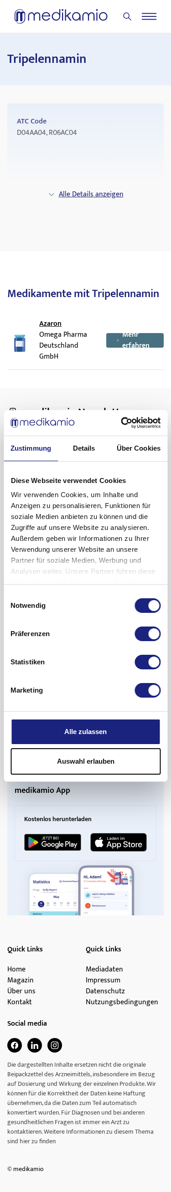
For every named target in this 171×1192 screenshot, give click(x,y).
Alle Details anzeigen (91, 194)
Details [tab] (84, 448)
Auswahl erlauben (85, 761)
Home (16, 969)
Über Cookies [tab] (139, 448)
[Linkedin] (34, 1045)
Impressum (103, 980)
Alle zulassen (85, 731)
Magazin (20, 980)
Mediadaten (104, 969)
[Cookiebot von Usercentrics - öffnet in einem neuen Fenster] (122, 423)
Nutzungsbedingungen (122, 1002)
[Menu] (149, 16)
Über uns (21, 991)
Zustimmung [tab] (30, 448)
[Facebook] (14, 1045)
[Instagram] (54, 1045)
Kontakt (19, 1002)
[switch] (148, 634)
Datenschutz (105, 991)
